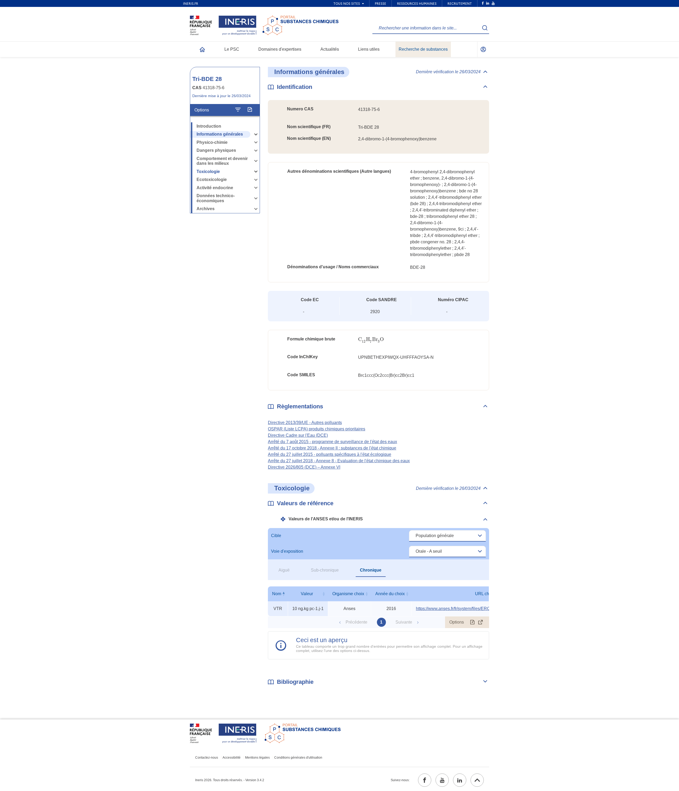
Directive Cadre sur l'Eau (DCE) (298, 435)
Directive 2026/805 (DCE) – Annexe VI (304, 467)
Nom (276, 593)
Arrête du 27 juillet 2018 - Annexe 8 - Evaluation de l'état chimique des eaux (339, 461)
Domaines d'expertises (279, 49)
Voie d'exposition (287, 551)
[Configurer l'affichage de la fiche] (238, 110)
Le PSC (231, 49)
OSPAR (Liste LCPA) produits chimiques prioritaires (316, 429)
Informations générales (220, 134)
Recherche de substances (423, 49)
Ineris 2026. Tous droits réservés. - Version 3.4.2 (229, 780)
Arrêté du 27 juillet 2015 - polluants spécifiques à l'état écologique (329, 454)
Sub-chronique (325, 570)
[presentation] (371, 339)
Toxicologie (208, 171)
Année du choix (390, 593)
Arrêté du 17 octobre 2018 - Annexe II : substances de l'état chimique (332, 448)
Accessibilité (232, 757)
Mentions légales (257, 757)
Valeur (307, 593)
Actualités (329, 49)
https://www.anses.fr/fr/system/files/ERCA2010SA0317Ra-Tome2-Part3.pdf (486, 608)
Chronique (370, 570)
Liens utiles (369, 49)
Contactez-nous (206, 757)
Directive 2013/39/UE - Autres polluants (305, 422)
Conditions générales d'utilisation (298, 757)
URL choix (485, 593)
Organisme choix (348, 593)
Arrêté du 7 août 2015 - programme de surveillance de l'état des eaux (332, 441)
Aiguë (284, 570)
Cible (276, 535)
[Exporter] (249, 110)
